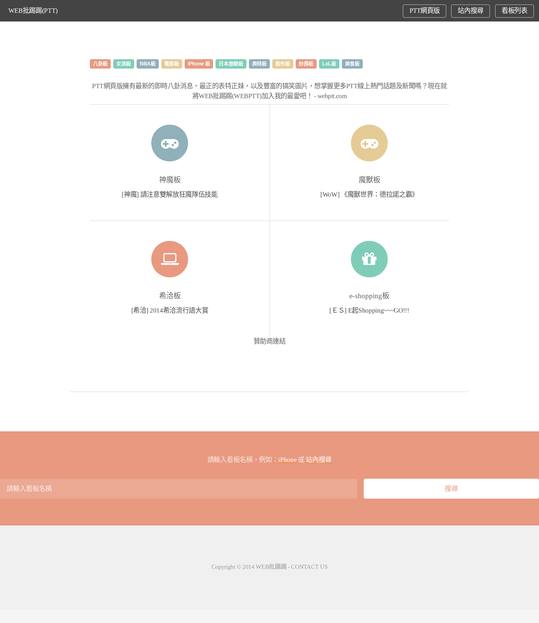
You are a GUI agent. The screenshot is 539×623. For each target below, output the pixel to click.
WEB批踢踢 (271, 566)
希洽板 (170, 296)
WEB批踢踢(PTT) (33, 10)
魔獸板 (369, 180)
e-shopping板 (369, 296)
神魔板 (170, 180)
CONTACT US (309, 566)
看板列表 (514, 10)
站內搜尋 (470, 10)
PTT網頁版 (425, 10)
